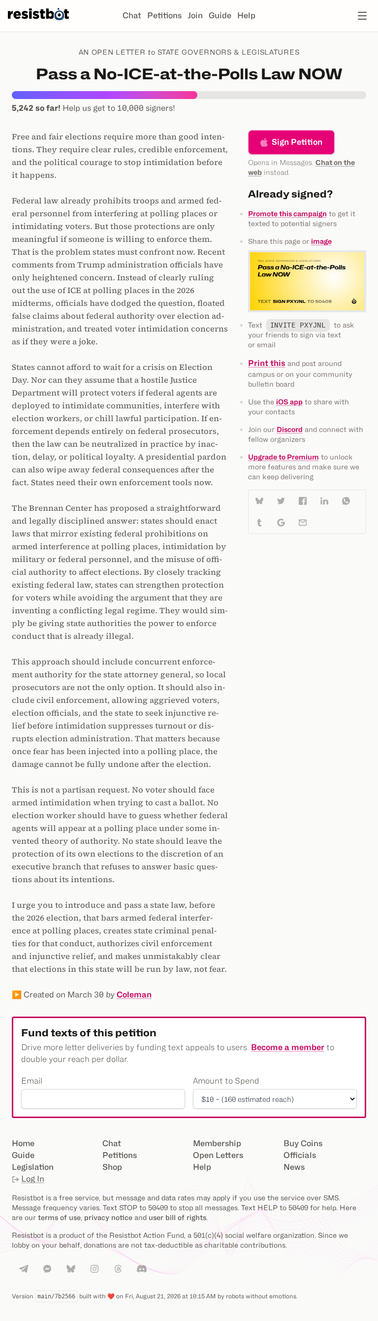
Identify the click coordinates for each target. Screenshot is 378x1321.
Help (246, 15)
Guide (220, 15)
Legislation (33, 1167)
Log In (32, 1179)
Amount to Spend (226, 1081)
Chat (132, 15)
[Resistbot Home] (38, 23)
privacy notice (108, 1217)
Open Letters (218, 1155)
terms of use (59, 1217)
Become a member (287, 1047)
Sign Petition (297, 142)
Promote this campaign (287, 213)
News (294, 1167)
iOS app (289, 401)
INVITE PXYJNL (298, 325)
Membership (217, 1143)
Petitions (164, 15)
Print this (266, 363)
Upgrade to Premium (283, 457)
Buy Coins (303, 1143)
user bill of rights (177, 1217)
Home (23, 1143)
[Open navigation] (362, 16)
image (321, 241)
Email (31, 1081)
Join (195, 15)
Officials (300, 1155)
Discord (290, 429)
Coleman (134, 994)
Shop (112, 1167)
